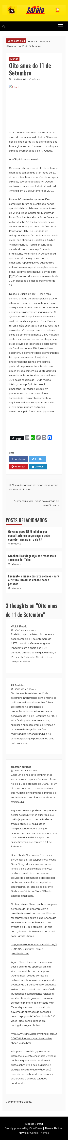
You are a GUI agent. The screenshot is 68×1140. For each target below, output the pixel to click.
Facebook (19, 459)
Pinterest (19, 466)
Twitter (38, 459)
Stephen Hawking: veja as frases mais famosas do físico (32, 558)
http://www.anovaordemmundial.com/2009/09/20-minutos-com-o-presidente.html (34, 949)
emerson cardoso (21, 766)
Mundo (14, 58)
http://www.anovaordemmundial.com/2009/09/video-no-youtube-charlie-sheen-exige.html (34, 1038)
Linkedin (39, 466)
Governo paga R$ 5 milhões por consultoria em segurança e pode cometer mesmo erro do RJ (29, 535)
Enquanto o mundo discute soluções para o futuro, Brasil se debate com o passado (33, 580)
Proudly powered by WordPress (24, 1128)
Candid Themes (39, 1132)
